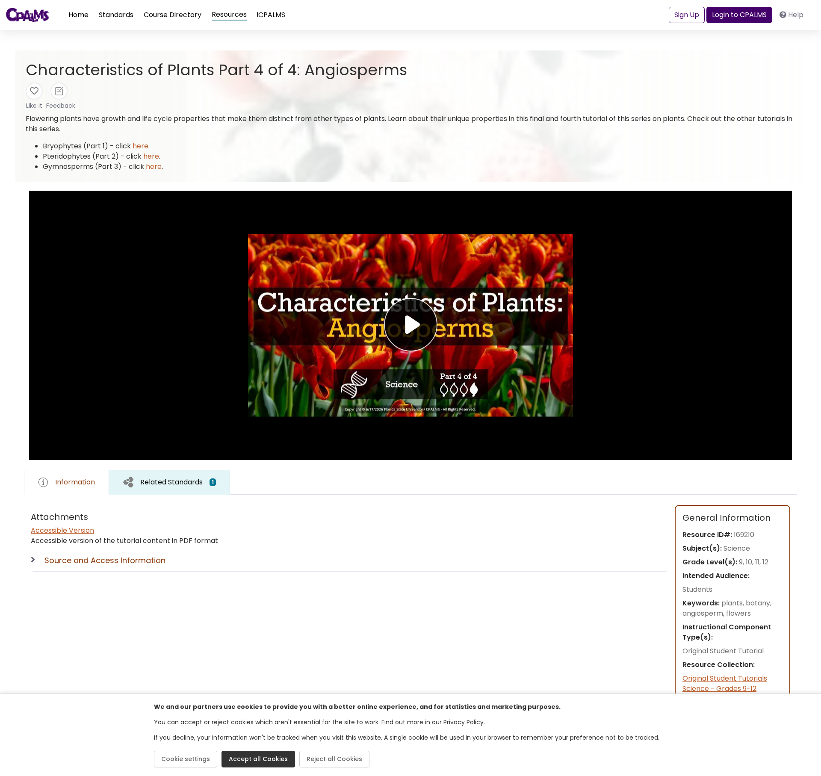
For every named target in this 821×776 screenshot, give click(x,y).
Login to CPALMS (739, 15)
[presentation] (169, 482)
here (140, 146)
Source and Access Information (104, 560)
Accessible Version (62, 530)
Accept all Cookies (258, 759)
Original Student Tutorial (723, 651)
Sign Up (686, 15)
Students (697, 589)
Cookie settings (185, 759)
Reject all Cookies (334, 759)
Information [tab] (75, 482)
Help (795, 15)
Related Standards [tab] (177, 482)
